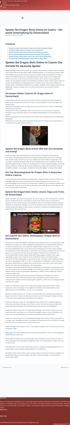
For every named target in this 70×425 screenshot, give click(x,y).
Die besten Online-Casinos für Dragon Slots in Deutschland (26, 50)
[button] (22, 17)
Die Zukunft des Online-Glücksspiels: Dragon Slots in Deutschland (28, 58)
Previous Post (6, 367)
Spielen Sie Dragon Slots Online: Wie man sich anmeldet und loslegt (28, 52)
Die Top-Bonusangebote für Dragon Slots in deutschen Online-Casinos (29, 54)
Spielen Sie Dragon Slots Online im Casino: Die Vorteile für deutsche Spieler (30, 48)
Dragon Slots (9, 332)
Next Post (64, 367)
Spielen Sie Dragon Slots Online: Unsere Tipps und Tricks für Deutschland (30, 56)
